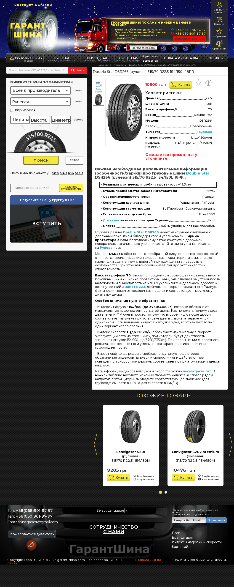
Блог (176, 533)
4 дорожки (150, 56)
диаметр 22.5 (134, 287)
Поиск (41, 160)
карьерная (25, 110)
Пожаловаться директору (32, 534)
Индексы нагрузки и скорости (197, 542)
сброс (78, 90)
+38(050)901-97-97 (191, 33)
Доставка (111, 220)
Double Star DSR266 (141, 232)
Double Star (197, 173)
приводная (97, 59)
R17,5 (55, 173)
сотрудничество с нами (113, 529)
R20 (71, 173)
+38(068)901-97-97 (191, 30)
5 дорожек (150, 60)
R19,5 (63, 173)
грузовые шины (29, 58)
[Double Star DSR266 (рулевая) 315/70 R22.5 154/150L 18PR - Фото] (126, 112)
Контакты (215, 58)
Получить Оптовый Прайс (71, 188)
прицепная (129, 59)
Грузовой (204, 132)
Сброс (74, 160)
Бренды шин (182, 537)
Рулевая (62, 59)
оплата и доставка (181, 58)
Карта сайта (181, 547)
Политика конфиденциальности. (200, 559)
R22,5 (79, 173)
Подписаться (217, 520)
